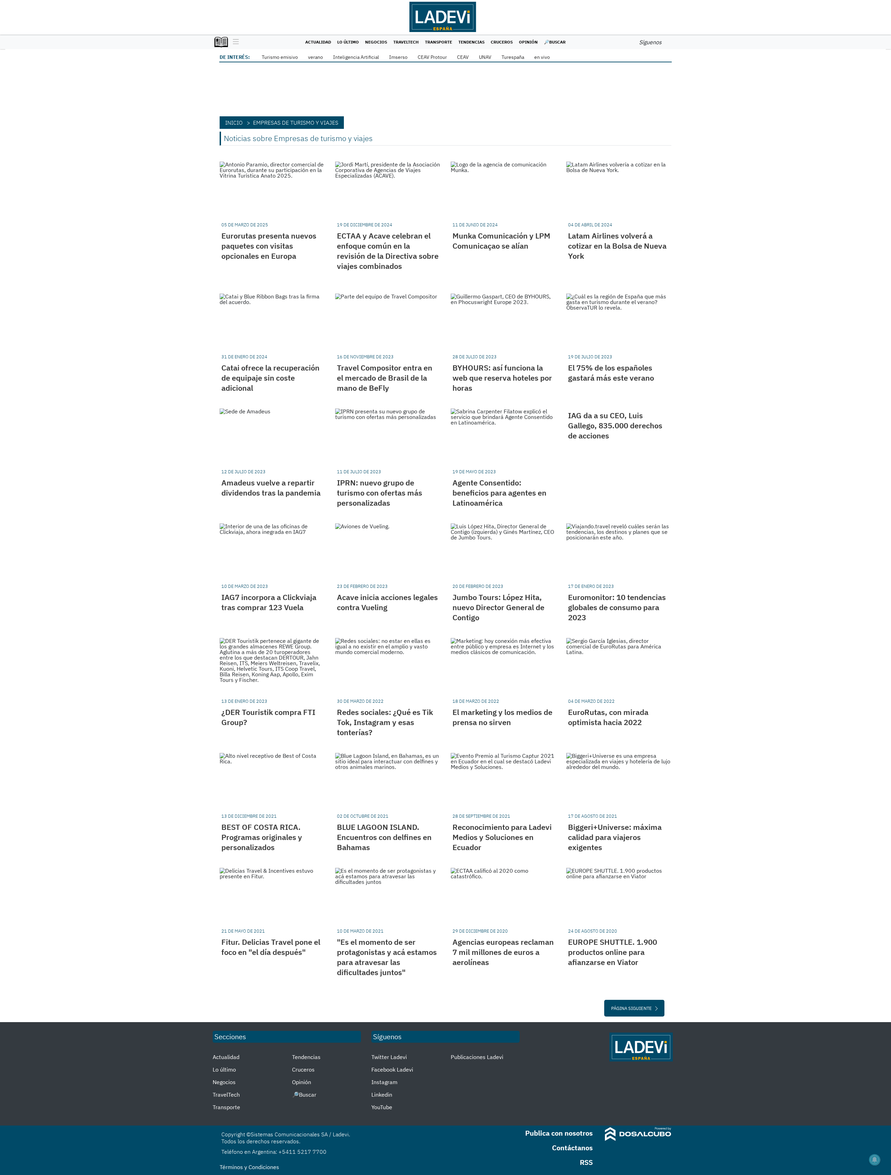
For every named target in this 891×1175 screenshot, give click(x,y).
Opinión (528, 42)
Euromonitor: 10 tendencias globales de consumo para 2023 (617, 607)
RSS (586, 1162)
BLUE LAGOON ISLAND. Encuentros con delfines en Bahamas (384, 837)
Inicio (234, 122)
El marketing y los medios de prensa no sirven (502, 717)
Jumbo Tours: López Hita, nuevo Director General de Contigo (498, 607)
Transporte (438, 42)
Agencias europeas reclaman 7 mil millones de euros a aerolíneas (503, 952)
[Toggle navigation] (234, 42)
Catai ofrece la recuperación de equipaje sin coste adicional (270, 378)
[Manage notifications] (874, 1159)
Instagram (384, 1082)
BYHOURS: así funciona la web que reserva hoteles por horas (502, 378)
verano (315, 57)
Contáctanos (572, 1147)
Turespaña (513, 57)
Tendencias (471, 42)
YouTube (381, 1107)
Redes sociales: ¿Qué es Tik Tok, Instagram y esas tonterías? (385, 722)
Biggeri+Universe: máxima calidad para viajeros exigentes (615, 837)
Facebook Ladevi (392, 1069)
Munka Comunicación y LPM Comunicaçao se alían (501, 241)
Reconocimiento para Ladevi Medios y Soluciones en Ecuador (502, 837)
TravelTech (406, 42)
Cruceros (502, 42)
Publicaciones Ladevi (477, 1056)
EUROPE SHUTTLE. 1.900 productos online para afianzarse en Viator (612, 952)
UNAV (485, 57)
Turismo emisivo (280, 57)
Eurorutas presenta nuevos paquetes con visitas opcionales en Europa (268, 246)
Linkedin (381, 1094)
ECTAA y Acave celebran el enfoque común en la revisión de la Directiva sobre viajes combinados (388, 251)
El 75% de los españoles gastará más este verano (611, 373)
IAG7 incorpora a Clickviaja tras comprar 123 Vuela (268, 602)
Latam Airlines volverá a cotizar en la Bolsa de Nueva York (617, 246)
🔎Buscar (555, 42)
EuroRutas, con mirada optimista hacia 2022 (608, 717)
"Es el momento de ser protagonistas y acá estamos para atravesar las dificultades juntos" (387, 957)
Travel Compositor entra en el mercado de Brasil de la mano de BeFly (384, 378)
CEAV (463, 57)
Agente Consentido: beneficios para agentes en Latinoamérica (499, 492)
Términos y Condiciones (249, 1167)
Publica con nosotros (559, 1133)
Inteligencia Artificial (356, 57)
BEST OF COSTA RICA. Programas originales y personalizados (261, 837)
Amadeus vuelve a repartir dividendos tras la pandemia (271, 487)
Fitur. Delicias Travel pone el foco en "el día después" (270, 947)
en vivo (542, 57)
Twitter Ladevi (389, 1056)
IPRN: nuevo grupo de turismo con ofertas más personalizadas (379, 492)
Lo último (348, 42)
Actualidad (318, 42)
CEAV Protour (432, 57)
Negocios (376, 42)
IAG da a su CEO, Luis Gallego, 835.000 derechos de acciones (615, 425)
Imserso (398, 57)
